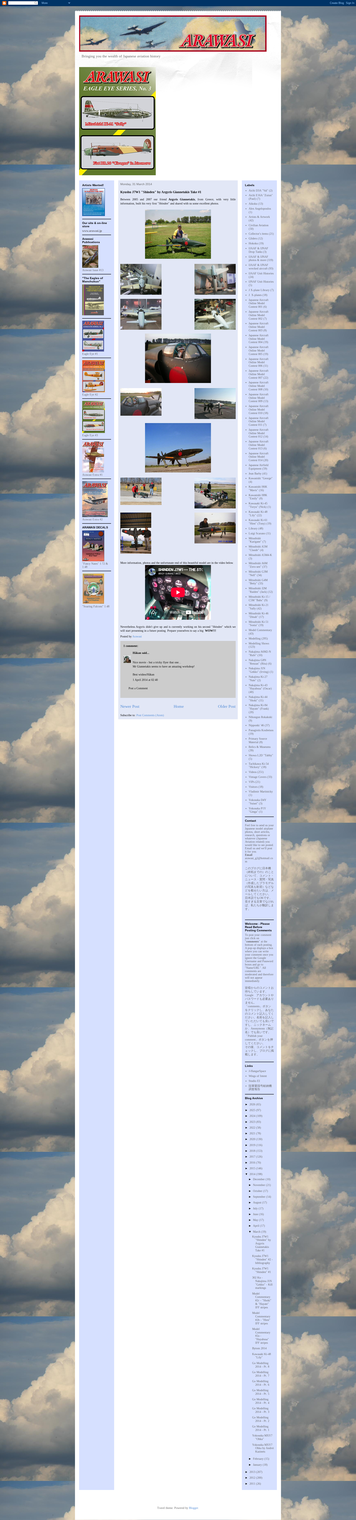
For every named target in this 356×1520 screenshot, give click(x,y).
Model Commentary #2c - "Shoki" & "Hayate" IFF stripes (261, 1300)
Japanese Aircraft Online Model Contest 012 (258, 433)
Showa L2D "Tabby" (261, 755)
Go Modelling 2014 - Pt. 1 (260, 1428)
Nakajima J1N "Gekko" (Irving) (259, 670)
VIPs (251, 781)
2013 (252, 1472)
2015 (252, 1168)
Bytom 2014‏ (259, 1348)
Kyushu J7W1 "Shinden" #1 (261, 1270)
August (257, 1202)
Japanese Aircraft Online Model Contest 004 (258, 339)
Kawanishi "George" (261, 478)
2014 (252, 1174)
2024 (252, 1115)
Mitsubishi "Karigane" (255, 540)
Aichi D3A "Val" (258, 190)
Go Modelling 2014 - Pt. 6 (260, 1383)
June (256, 1214)
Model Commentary (260, 630)
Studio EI (254, 1081)
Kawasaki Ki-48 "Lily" (261, 1356)
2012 (252, 1477)
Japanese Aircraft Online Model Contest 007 (258, 374)
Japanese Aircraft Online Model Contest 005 (258, 351)
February (258, 1458)
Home (179, 706)
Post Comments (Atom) (150, 715)
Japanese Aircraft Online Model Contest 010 (258, 410)
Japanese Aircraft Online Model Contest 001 (258, 303)
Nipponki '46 (256, 725)
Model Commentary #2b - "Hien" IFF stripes (261, 1318)
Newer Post (129, 706)
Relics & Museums (260, 746)
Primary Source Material (258, 740)
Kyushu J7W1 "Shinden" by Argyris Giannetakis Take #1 (261, 1243)
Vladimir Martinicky (261, 791)
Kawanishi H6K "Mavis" (258, 488)
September (259, 1196)
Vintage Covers (257, 777)
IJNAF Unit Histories (261, 281)
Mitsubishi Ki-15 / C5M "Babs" (259, 598)
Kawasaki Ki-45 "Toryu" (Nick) (258, 505)
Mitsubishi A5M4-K (260, 555)
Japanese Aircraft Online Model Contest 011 (258, 422)
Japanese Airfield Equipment (258, 467)
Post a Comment (138, 688)
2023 (252, 1121)
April (256, 1225)
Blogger (193, 1508)
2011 (252, 1483)
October (258, 1191)
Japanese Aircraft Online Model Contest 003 (258, 327)
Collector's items (258, 233)
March (257, 1231)
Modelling (255, 638)
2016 (252, 1162)
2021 (252, 1133)
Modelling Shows (259, 643)
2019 (252, 1145)
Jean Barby (255, 473)
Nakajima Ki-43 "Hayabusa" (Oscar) (260, 687)
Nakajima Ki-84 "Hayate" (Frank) (259, 707)
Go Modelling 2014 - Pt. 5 (260, 1392)
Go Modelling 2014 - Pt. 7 (260, 1374)
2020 (252, 1139)
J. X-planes (255, 295)
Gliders (253, 238)
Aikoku (253, 203)
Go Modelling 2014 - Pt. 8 (260, 1365)
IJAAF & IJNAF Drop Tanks (258, 250)
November (259, 1185)
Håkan (137, 652)
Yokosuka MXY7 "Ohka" (262, 1437)
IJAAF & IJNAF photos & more (258, 258)
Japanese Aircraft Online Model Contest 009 (258, 398)
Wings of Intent (258, 1076)
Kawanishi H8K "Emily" (258, 497)
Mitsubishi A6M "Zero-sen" (258, 565)
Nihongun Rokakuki (260, 717)
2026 (252, 1104)
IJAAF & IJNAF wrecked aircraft (258, 266)
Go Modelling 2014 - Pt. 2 (260, 1419)
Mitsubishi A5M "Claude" (258, 548)
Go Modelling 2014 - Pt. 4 (260, 1401)
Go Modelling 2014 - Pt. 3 (260, 1410)
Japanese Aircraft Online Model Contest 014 (258, 457)
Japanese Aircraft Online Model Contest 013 (258, 445)
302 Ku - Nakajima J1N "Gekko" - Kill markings (262, 1282)
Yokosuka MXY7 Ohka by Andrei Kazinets (263, 1448)
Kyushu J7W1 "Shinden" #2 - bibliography (262, 1259)
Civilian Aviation (258, 225)
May (256, 1220)
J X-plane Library (259, 290)
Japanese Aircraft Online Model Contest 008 (258, 386)
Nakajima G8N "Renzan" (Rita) (258, 662)
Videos (252, 772)
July (256, 1208)
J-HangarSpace (257, 1071)
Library (253, 528)
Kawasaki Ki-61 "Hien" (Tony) (258, 522)
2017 (252, 1156)
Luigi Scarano (257, 533)
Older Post (227, 706)
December (259, 1179)
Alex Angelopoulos (260, 208)
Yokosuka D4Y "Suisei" (257, 801)
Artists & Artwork (259, 216)
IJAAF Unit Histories (261, 273)
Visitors (253, 786)
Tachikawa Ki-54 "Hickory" (259, 765)
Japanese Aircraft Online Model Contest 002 (258, 315)
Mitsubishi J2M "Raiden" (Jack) (258, 590)
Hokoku (253, 243)
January (258, 1464)
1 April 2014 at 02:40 (145, 679)
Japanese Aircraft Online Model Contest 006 (258, 362)
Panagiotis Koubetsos (261, 730)
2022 (252, 1127)
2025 (252, 1110)
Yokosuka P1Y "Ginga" (257, 810)
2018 (252, 1150)
